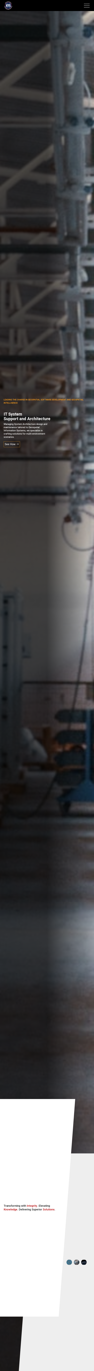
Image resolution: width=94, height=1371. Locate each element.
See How (10, 443)
